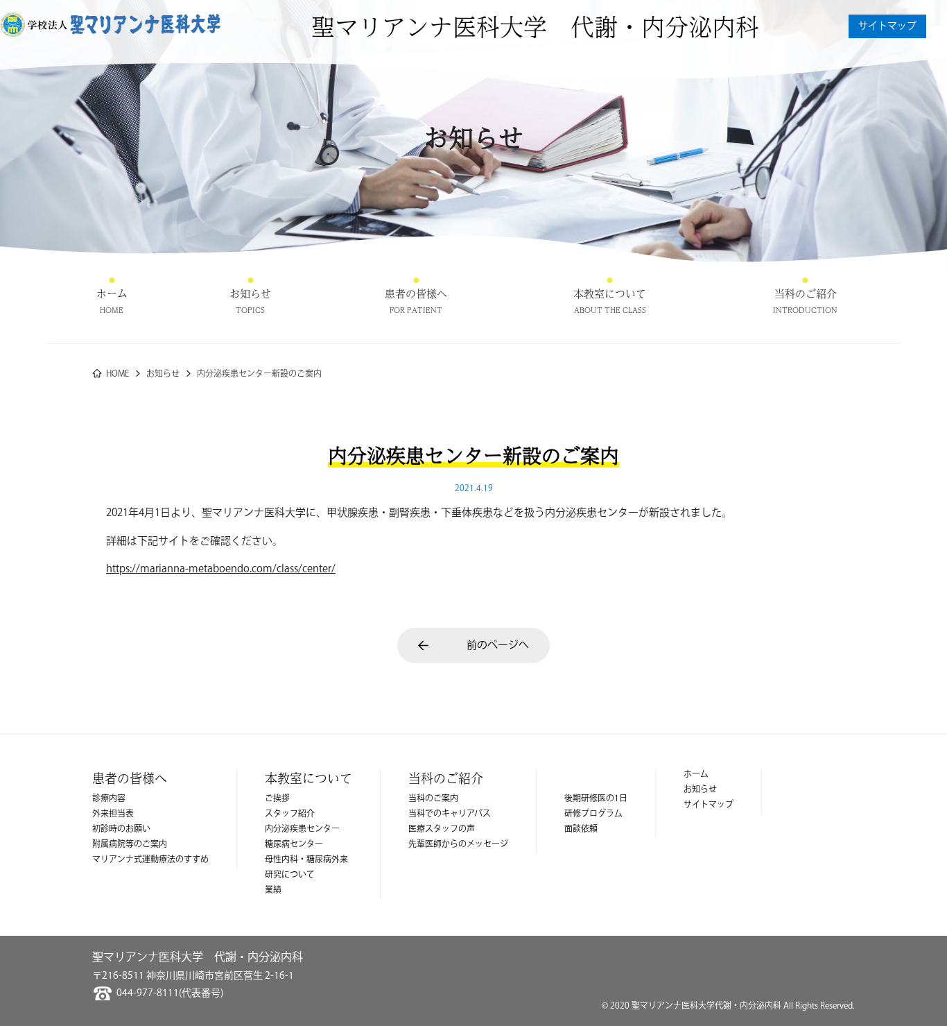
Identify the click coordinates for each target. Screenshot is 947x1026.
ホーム (112, 293)
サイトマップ (887, 26)
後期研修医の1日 (595, 799)
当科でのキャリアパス (449, 814)
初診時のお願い (121, 829)
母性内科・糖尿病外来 (306, 860)
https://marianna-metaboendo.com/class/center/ (221, 569)
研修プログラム (593, 814)
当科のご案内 (433, 799)
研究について (290, 875)
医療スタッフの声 (441, 829)
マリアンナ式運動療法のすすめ (150, 860)
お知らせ (250, 293)
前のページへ (498, 645)
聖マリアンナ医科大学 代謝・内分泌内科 (535, 26)
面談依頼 (581, 829)
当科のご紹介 (805, 293)
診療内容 (108, 799)
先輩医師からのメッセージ (458, 844)
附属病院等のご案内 (129, 844)
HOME (117, 374)
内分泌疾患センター (302, 829)
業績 (273, 890)
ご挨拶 (277, 799)
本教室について (609, 293)
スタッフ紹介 (290, 814)
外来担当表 (113, 814)
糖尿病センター (294, 844)
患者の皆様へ (416, 293)
